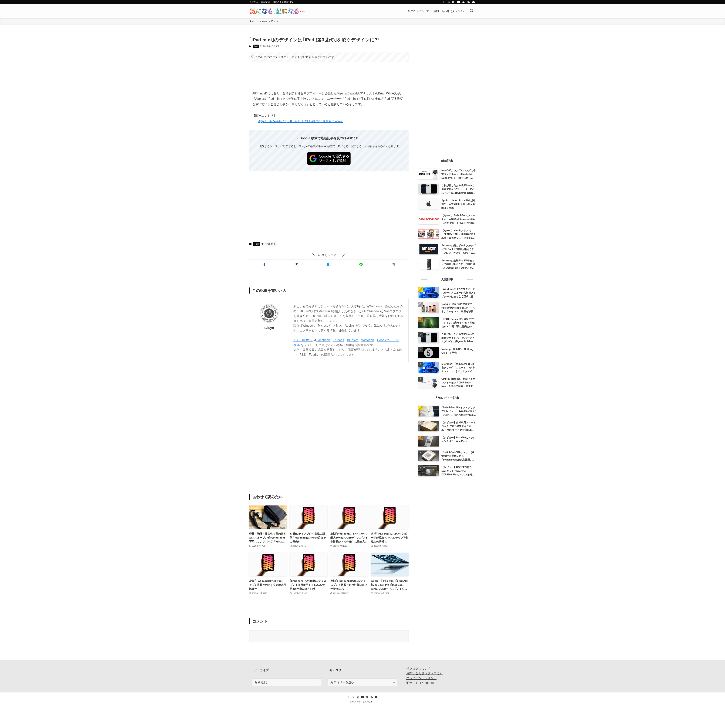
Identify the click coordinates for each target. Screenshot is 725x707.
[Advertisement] (329, 76)
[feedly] (463, 2)
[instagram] (453, 2)
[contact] (473, 2)
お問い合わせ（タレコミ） (424, 673)
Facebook (323, 340)
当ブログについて (418, 668)
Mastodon (367, 340)
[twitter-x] (448, 2)
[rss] (468, 2)
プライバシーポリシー (421, 678)
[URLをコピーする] (393, 264)
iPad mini (270, 244)
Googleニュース (388, 340)
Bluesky (352, 340)
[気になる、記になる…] (277, 11)
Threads (338, 340)
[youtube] (458, 2)
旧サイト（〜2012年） (421, 683)
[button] (264, 264)
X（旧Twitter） (303, 340)
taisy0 (269, 328)
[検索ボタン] (471, 11)
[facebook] (443, 2)
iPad (256, 46)
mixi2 (297, 345)
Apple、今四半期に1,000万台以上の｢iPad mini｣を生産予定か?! (300, 121)
